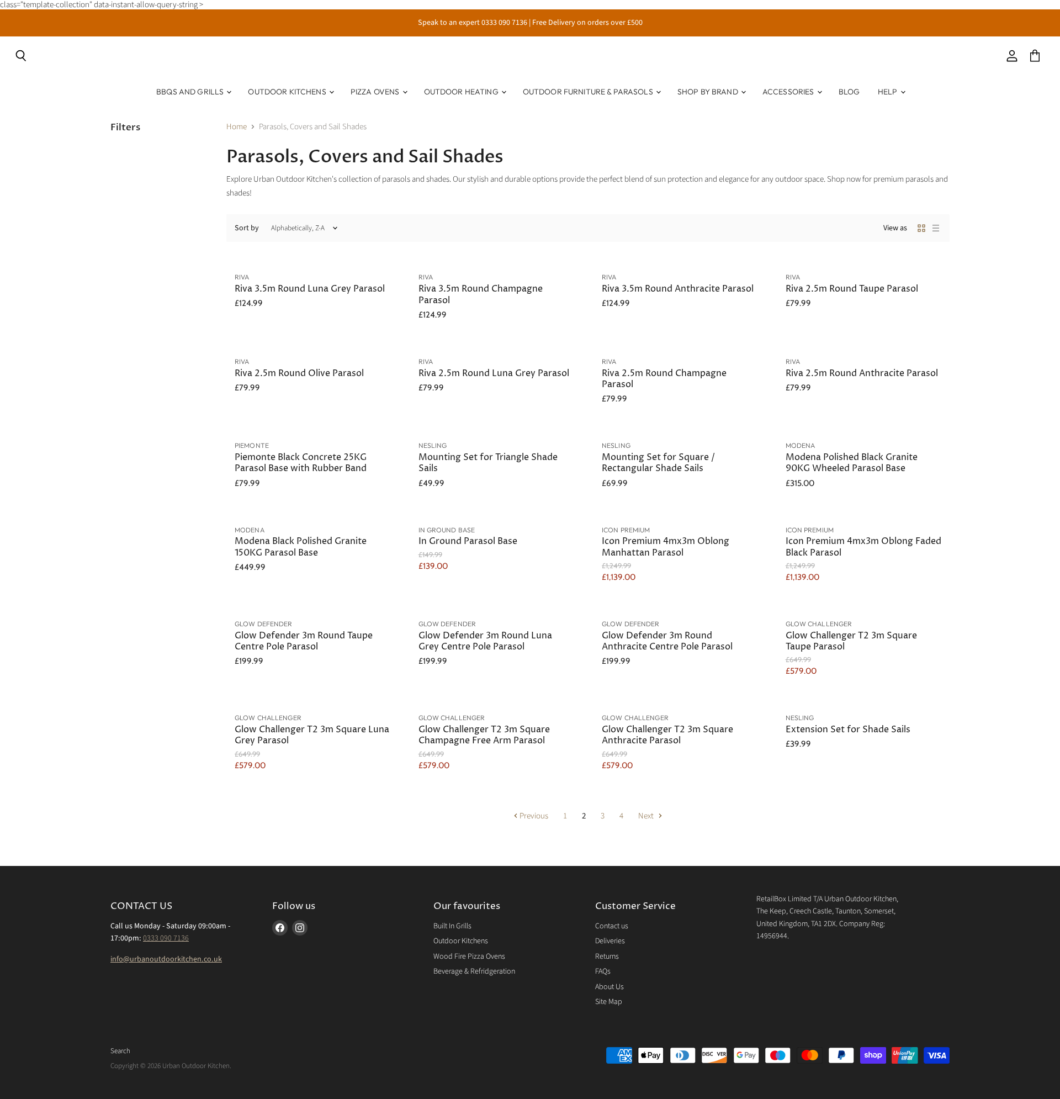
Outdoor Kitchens (287, 92)
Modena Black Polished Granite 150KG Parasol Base (301, 547)
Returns (607, 956)
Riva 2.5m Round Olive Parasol (299, 373)
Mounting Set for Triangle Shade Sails (488, 463)
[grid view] (921, 228)
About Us (609, 986)
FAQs (603, 971)
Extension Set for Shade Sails (848, 730)
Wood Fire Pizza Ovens (469, 956)
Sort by (247, 228)
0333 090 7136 (166, 938)
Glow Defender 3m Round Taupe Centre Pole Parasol (304, 641)
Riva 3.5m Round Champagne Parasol (480, 294)
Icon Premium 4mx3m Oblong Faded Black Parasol (863, 547)
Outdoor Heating (462, 92)
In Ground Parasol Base (467, 541)
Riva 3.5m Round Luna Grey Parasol (310, 289)
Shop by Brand (708, 92)
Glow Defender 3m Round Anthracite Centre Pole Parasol (667, 641)
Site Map (608, 1001)
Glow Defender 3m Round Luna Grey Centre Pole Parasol (485, 641)
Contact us (611, 926)
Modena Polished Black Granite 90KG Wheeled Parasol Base (852, 463)
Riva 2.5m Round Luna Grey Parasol (493, 373)
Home (236, 126)
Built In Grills (452, 926)
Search (120, 1051)
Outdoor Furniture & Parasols (589, 92)
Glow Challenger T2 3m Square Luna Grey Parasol (312, 735)
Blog (849, 92)
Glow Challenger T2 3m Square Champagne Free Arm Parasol (484, 735)
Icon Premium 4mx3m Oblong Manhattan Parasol (665, 547)
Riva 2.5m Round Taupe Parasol (852, 289)
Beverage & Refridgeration (474, 971)
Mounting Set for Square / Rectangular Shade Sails (658, 463)
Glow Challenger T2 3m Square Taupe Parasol (851, 641)
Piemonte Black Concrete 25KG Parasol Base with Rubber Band (301, 463)
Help (888, 92)
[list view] (935, 228)
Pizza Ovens (376, 92)
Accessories (789, 92)
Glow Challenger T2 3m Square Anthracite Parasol (667, 735)
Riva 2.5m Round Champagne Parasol (664, 379)
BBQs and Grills (190, 92)
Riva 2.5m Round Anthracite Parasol (862, 373)
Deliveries (610, 941)
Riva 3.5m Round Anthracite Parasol (678, 289)
